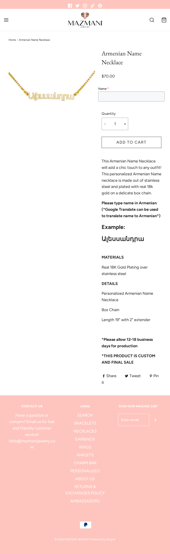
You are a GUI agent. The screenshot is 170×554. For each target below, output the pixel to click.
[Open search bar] (152, 20)
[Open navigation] (6, 20)
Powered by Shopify (103, 539)
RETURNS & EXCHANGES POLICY (85, 489)
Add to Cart (131, 142)
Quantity (109, 113)
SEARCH (85, 415)
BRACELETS (85, 423)
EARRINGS (85, 439)
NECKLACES (85, 431)
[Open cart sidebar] (164, 20)
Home (12, 39)
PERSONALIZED (85, 470)
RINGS (85, 447)
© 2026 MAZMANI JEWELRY (72, 539)
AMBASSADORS (85, 501)
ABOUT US (85, 478)
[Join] (155, 420)
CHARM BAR (85, 462)
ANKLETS (85, 455)
